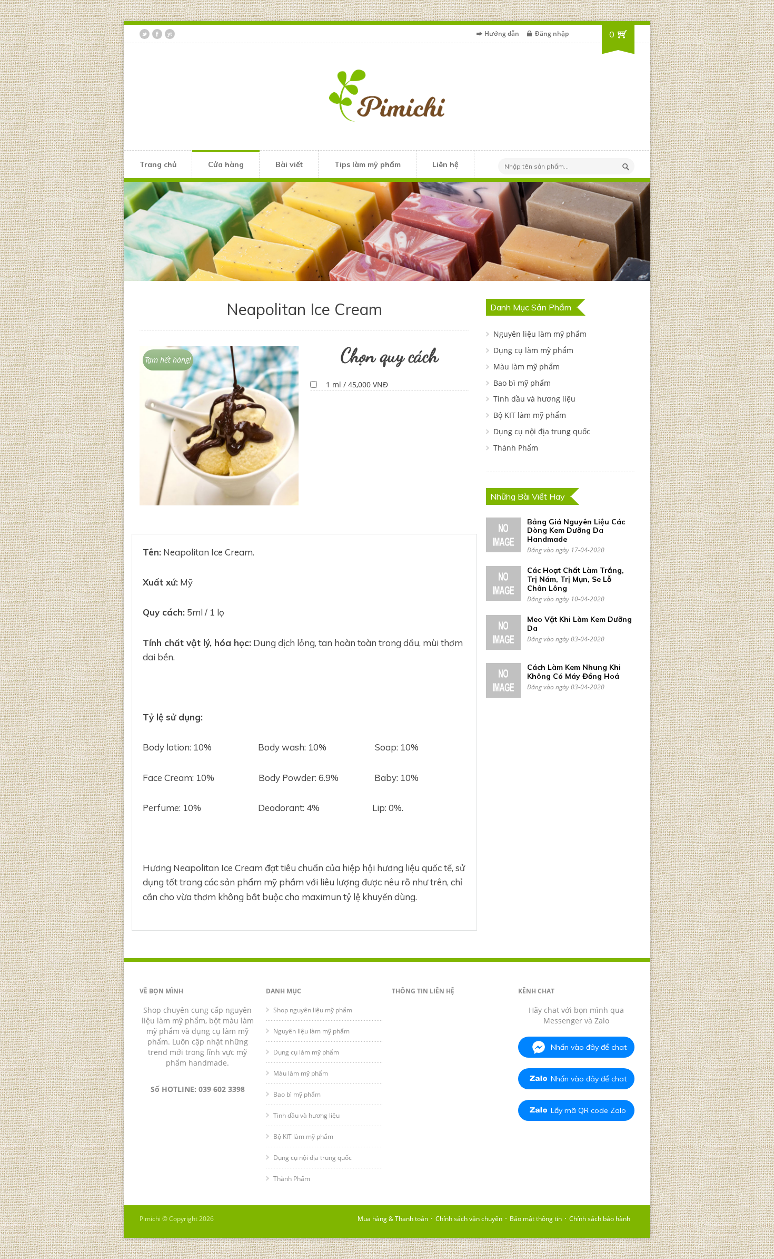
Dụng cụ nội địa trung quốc (541, 431)
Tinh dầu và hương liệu (534, 399)
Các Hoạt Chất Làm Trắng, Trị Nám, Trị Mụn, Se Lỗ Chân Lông (575, 579)
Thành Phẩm (515, 448)
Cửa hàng (226, 164)
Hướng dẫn (501, 33)
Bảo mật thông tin (536, 1218)
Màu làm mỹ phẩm (526, 367)
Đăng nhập (552, 33)
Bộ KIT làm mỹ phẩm (529, 415)
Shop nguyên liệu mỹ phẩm (312, 1010)
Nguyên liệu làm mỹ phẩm (540, 334)
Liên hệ (445, 164)
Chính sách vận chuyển (468, 1218)
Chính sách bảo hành (599, 1218)
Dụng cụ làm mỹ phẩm (533, 350)
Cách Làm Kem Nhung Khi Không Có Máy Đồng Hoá (574, 671)
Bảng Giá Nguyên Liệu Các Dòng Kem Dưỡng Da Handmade (576, 530)
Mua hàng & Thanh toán (393, 1218)
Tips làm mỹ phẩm (367, 164)
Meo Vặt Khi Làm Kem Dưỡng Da (579, 623)
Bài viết (289, 164)
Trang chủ (158, 164)
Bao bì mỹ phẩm (522, 383)
